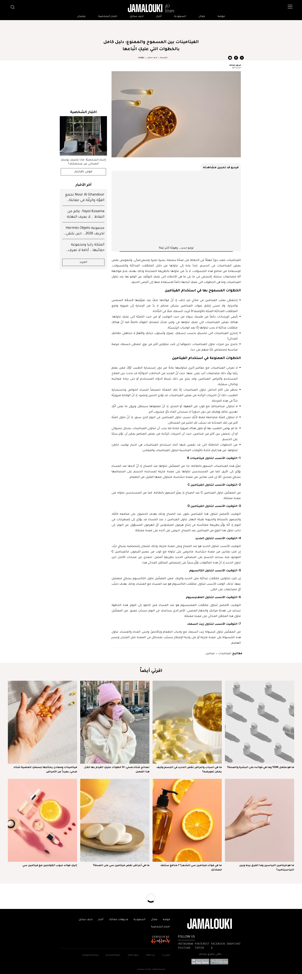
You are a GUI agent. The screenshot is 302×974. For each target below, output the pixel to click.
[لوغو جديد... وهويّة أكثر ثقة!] (176, 208)
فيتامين (210, 653)
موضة (221, 16)
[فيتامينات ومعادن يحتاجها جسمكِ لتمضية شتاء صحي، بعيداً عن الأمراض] (42, 722)
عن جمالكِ (150, 955)
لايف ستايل (137, 16)
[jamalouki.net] (151, 8)
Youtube (184, 948)
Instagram (185, 944)
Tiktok (199, 948)
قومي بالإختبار (83, 171)
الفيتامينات (224, 653)
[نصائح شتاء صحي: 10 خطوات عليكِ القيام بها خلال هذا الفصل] (114, 722)
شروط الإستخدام (112, 955)
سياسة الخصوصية (91, 955)
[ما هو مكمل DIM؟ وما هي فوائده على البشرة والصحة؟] (259, 722)
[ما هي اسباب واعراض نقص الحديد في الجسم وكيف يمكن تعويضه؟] (187, 722)
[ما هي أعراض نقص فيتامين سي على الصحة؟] (114, 820)
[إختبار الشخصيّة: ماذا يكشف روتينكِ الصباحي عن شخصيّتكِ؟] (83, 136)
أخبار (159, 16)
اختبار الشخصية (107, 16)
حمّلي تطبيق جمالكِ (210, 954)
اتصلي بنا (166, 955)
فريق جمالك (235, 65)
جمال (202, 16)
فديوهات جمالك (118, 919)
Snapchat (234, 944)
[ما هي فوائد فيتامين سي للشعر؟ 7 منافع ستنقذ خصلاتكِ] (187, 820)
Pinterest (202, 944)
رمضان (81, 16)
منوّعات (141, 58)
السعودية (180, 16)
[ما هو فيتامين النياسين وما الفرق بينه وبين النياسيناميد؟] (259, 820)
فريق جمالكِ (133, 955)
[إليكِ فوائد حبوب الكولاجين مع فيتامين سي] (42, 820)
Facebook (218, 944)
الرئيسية (163, 58)
